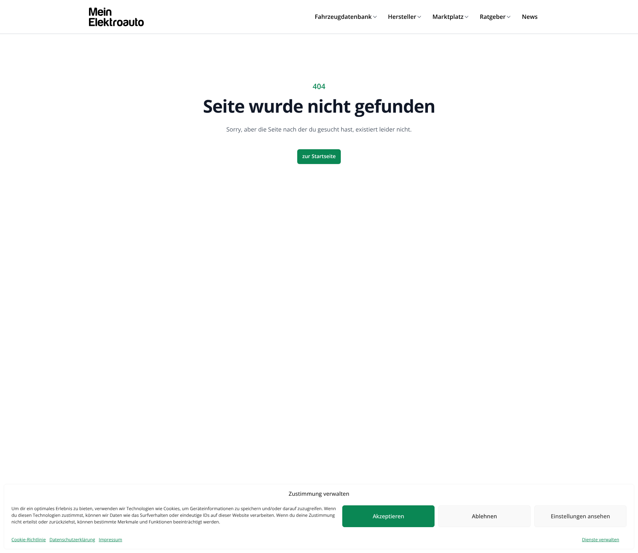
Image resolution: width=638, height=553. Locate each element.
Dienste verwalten (600, 539)
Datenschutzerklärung (72, 539)
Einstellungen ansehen (580, 516)
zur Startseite (319, 156)
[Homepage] (116, 16)
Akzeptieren (388, 516)
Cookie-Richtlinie (28, 539)
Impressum (110, 539)
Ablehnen (484, 516)
